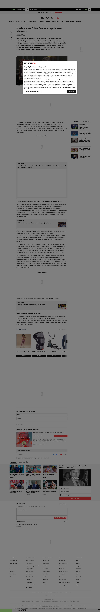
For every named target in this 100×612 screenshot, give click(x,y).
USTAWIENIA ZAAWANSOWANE (33, 91)
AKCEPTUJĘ (71, 91)
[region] (50, 77)
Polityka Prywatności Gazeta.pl (64, 87)
